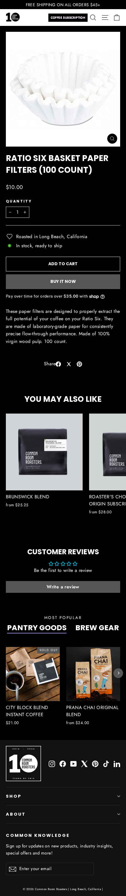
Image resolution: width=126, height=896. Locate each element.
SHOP (14, 796)
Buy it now (63, 281)
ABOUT (16, 814)
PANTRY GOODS (37, 628)
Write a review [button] (63, 586)
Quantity (19, 201)
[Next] (118, 673)
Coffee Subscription (68, 17)
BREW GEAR (97, 628)
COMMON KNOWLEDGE (38, 835)
